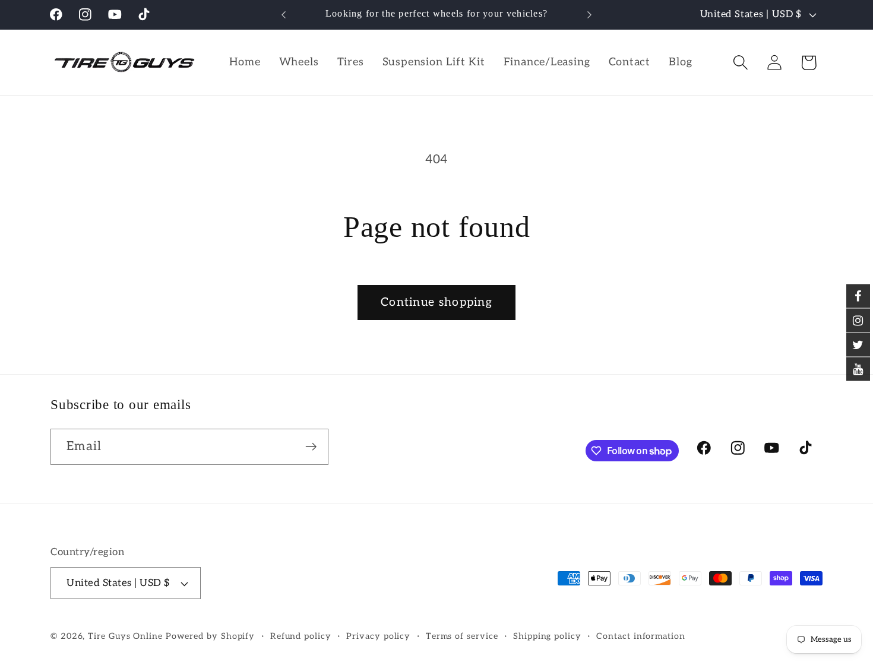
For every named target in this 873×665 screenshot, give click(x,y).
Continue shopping (436, 302)
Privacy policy (378, 636)
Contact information (640, 636)
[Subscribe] (311, 447)
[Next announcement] (590, 14)
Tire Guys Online (125, 636)
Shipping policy (547, 636)
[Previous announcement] (284, 14)
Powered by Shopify (210, 636)
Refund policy (300, 636)
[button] (741, 63)
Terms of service (462, 636)
